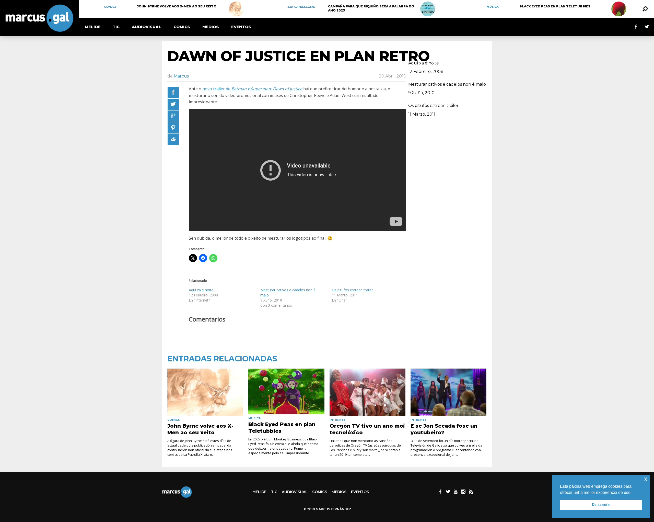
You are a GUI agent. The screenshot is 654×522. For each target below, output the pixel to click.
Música (492, 6)
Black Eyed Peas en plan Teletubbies (554, 6)
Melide (92, 26)
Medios (210, 26)
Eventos (241, 26)
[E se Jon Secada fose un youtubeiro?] (448, 392)
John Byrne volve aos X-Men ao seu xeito (176, 6)
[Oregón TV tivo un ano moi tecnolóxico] (367, 392)
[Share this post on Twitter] (173, 104)
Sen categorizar (301, 6)
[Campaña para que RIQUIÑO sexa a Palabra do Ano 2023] (427, 9)
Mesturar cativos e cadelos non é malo (447, 84)
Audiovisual (146, 26)
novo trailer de (252, 89)
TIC (116, 26)
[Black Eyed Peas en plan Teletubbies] (618, 9)
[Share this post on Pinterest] (173, 128)
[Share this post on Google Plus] (173, 116)
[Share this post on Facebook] (173, 92)
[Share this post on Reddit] (173, 139)
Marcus (181, 76)
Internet (338, 419)
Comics (110, 6)
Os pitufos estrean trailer (352, 289)
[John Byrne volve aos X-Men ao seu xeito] (236, 9)
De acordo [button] (601, 505)
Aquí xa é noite (201, 289)
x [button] (645, 478)
